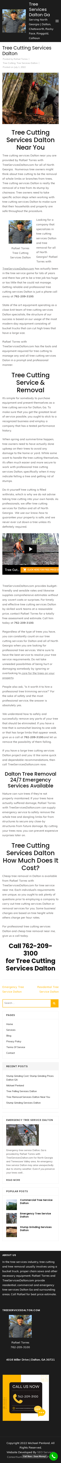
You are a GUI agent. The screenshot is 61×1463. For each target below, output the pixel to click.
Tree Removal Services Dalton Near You (28, 1096)
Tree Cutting (9, 63)
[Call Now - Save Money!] (53, 1456)
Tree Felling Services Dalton (21, 1091)
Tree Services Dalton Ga (39, 9)
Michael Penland (15, 1085)
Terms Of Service (15, 1047)
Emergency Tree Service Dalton (35, 1215)
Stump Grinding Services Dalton (23, 1102)
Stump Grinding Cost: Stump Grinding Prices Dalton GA (30, 1077)
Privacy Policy (13, 1041)
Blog (8, 1035)
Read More (13, 1180)
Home (9, 1024)
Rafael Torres (21, 59)
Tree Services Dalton (27, 63)
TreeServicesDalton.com (18, 268)
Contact (10, 1052)
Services (10, 1029)
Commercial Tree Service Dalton (36, 1201)
